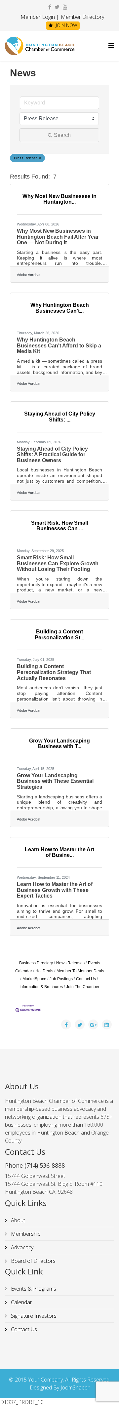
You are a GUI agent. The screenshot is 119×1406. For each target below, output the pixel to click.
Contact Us (86, 979)
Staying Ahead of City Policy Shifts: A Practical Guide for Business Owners (52, 454)
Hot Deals (44, 971)
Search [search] (62, 135)
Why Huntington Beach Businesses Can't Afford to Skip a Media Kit (59, 345)
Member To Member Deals (80, 971)
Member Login (37, 16)
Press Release (26, 158)
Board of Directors (33, 1261)
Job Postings (61, 979)
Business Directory (36, 963)
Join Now (66, 25)
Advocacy (21, 1247)
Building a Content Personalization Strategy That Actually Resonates (54, 672)
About (17, 1220)
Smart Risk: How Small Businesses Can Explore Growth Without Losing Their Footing (58, 563)
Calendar (21, 1302)
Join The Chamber (82, 986)
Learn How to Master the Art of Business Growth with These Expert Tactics (55, 890)
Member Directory (82, 16)
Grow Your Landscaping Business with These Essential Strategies (55, 781)
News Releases (70, 963)
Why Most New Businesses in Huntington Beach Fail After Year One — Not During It (58, 236)
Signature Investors (33, 1315)
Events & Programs (33, 1288)
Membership (25, 1233)
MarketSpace (34, 979)
